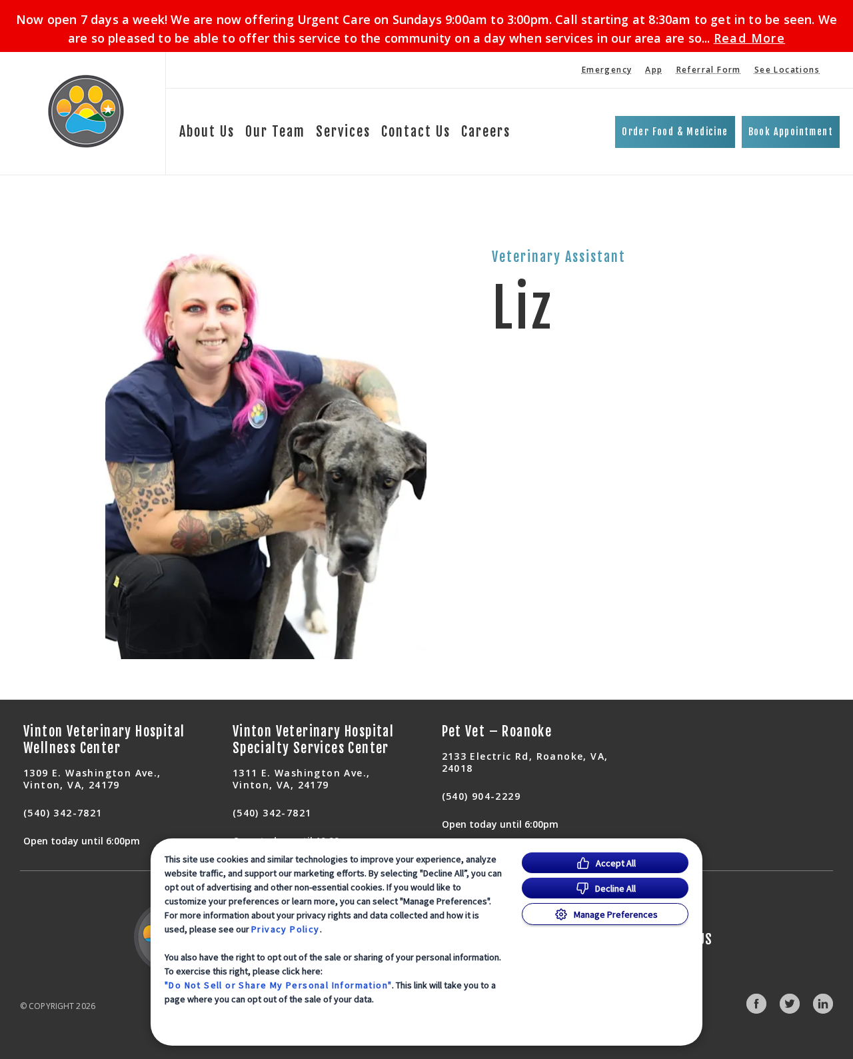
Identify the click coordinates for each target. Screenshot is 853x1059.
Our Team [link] (275, 131)
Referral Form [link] (708, 69)
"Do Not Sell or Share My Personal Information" (278, 985)
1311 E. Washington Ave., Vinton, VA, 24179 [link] (302, 778)
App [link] (653, 69)
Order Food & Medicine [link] (675, 131)
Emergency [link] (607, 69)
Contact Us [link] (415, 131)
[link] (86, 111)
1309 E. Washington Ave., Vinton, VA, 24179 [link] (92, 778)
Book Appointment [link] (790, 131)
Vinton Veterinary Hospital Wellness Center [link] (104, 739)
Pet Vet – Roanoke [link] (497, 731)
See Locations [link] (787, 69)
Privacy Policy (285, 929)
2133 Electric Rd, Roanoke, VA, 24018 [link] (525, 762)
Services (343, 131)
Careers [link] (485, 131)
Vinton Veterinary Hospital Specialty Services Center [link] (313, 739)
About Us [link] (207, 131)
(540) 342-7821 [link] (63, 813)
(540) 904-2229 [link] (481, 796)
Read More (750, 38)
